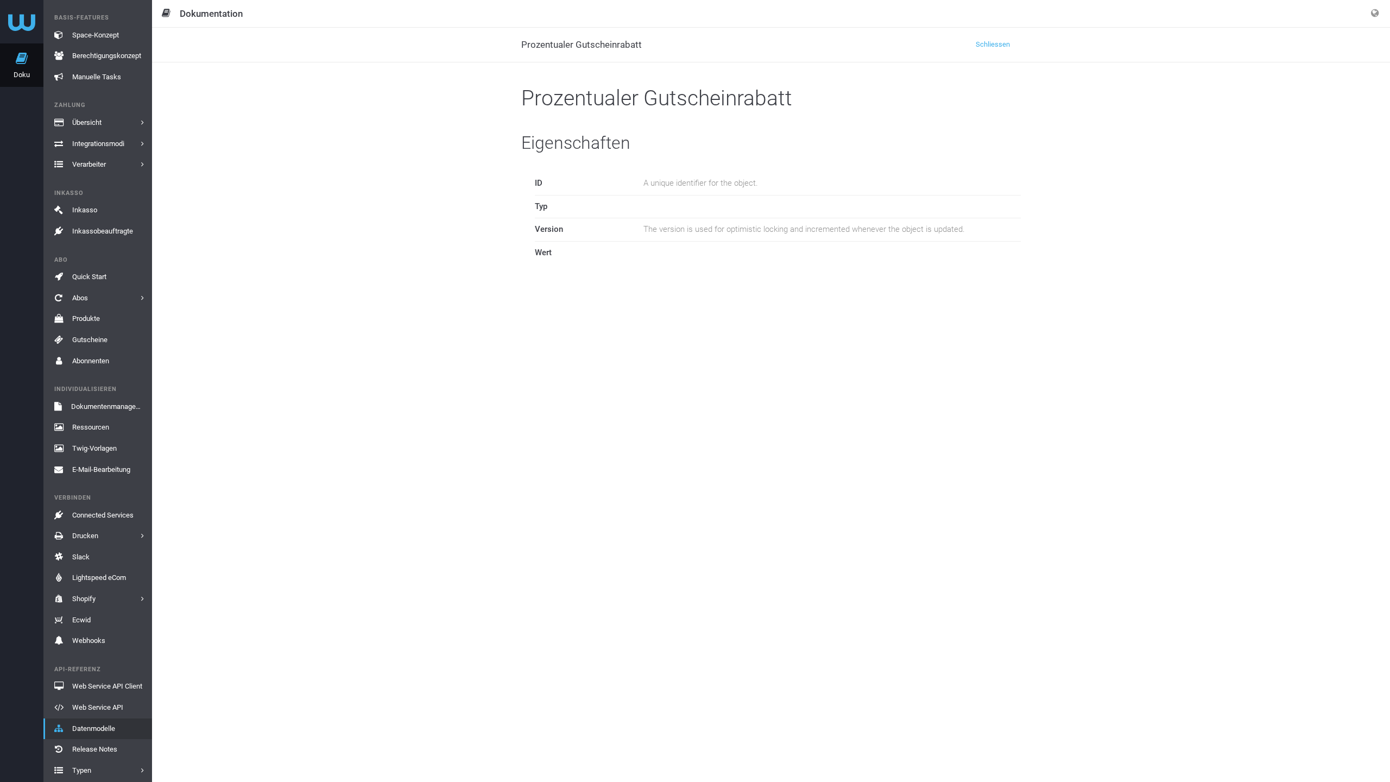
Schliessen (993, 44)
